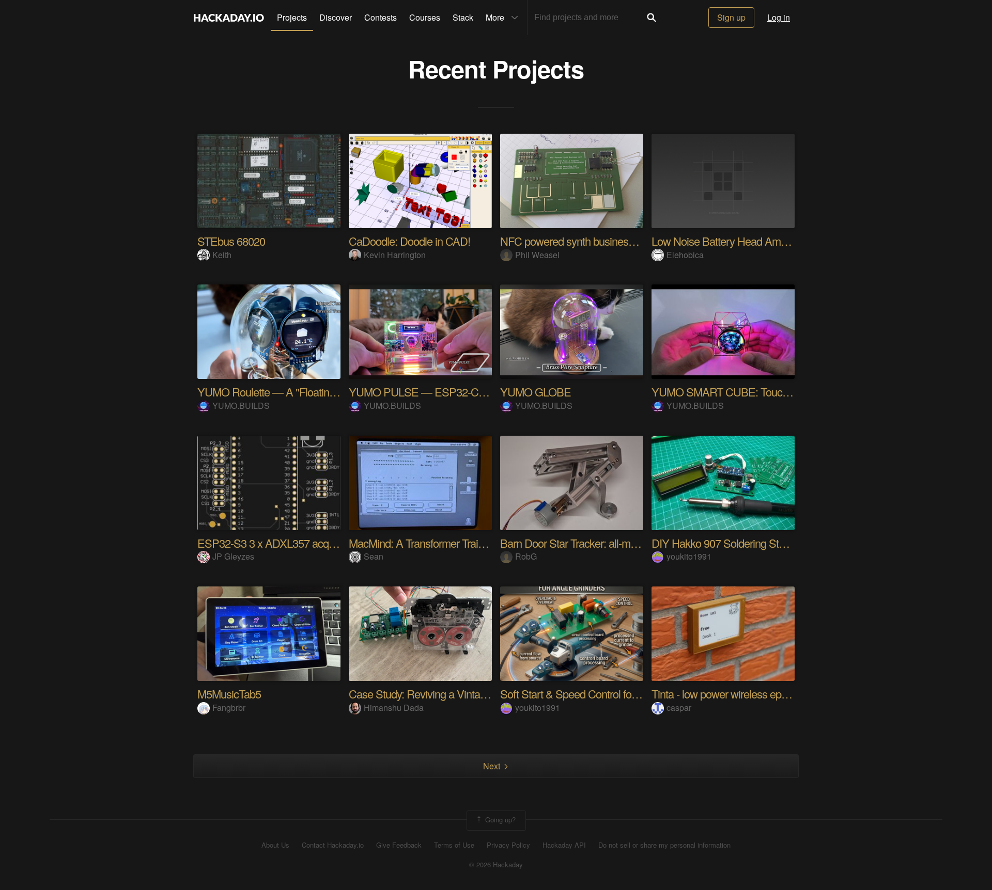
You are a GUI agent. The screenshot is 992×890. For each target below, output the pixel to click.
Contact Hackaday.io (333, 845)
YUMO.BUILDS (241, 405)
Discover (335, 17)
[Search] (651, 17)
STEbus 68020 (231, 241)
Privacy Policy (508, 845)
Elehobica (685, 255)
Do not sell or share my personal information (664, 845)
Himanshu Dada (394, 707)
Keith (221, 255)
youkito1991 (689, 556)
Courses (424, 17)
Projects (292, 17)
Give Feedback (399, 845)
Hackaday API (564, 845)
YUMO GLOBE (535, 392)
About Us (275, 845)
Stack (463, 17)
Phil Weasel (537, 255)
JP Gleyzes (233, 556)
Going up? (499, 819)
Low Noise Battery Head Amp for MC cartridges (759, 241)
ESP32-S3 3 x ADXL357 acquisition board (292, 543)
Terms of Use (454, 845)
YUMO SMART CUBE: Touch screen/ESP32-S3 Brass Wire (788, 392)
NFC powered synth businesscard (576, 241)
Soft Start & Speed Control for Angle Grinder (600, 694)
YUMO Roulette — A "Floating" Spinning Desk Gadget (320, 392)
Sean (373, 556)
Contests (380, 17)
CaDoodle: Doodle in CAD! (409, 241)
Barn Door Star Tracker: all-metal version (590, 543)
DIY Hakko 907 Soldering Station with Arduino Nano (769, 543)
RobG (526, 556)
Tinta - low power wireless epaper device (742, 694)
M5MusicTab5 (229, 694)
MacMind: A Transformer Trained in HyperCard (453, 543)
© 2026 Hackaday (496, 864)
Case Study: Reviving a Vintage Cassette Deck (455, 694)
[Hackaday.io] (229, 17)
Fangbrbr (228, 707)
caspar (679, 707)
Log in (778, 17)
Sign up (731, 17)
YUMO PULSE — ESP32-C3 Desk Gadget (448, 392)
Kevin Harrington (395, 255)
